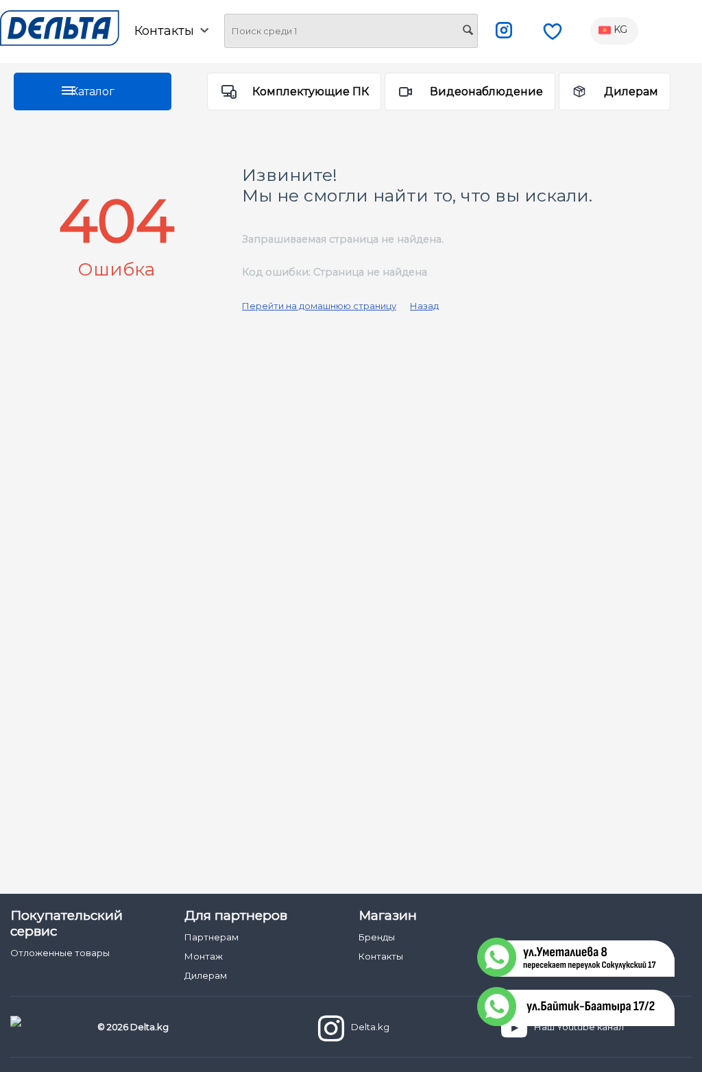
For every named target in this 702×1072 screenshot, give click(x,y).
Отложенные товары (60, 952)
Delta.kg (370, 1026)
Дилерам (631, 91)
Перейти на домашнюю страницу (319, 305)
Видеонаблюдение (486, 91)
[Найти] (467, 31)
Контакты (381, 956)
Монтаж (203, 956)
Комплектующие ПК (310, 91)
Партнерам (211, 936)
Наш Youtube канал (579, 1026)
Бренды (377, 936)
